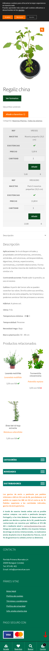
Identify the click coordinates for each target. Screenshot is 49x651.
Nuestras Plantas (19, 121)
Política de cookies (14, 596)
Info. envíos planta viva (16, 611)
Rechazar (20, 17)
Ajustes (31, 17)
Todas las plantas (35, 121)
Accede (6, 649)
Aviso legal (11, 591)
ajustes (21, 10)
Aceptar (7, 17)
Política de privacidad (15, 606)
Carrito (43, 647)
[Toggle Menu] (43, 459)
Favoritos (18, 649)
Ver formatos (12, 98)
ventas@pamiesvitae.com (34, 526)
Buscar (30, 649)
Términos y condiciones (16, 601)
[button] (42, 30)
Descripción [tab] (8, 235)
